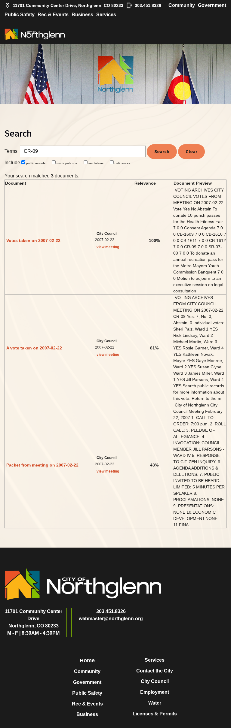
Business (82, 14)
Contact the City (154, 670)
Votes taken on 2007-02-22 (33, 240)
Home (87, 660)
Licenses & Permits (155, 713)
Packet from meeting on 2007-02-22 (42, 465)
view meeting (108, 247)
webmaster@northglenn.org (111, 618)
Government (212, 5)
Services (106, 14)
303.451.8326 (148, 5)
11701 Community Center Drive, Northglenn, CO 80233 (68, 5)
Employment (154, 692)
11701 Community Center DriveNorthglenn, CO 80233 (33, 618)
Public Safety (20, 14)
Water (154, 702)
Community (181, 5)
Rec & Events (53, 14)
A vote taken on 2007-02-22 (34, 348)
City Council (155, 681)
